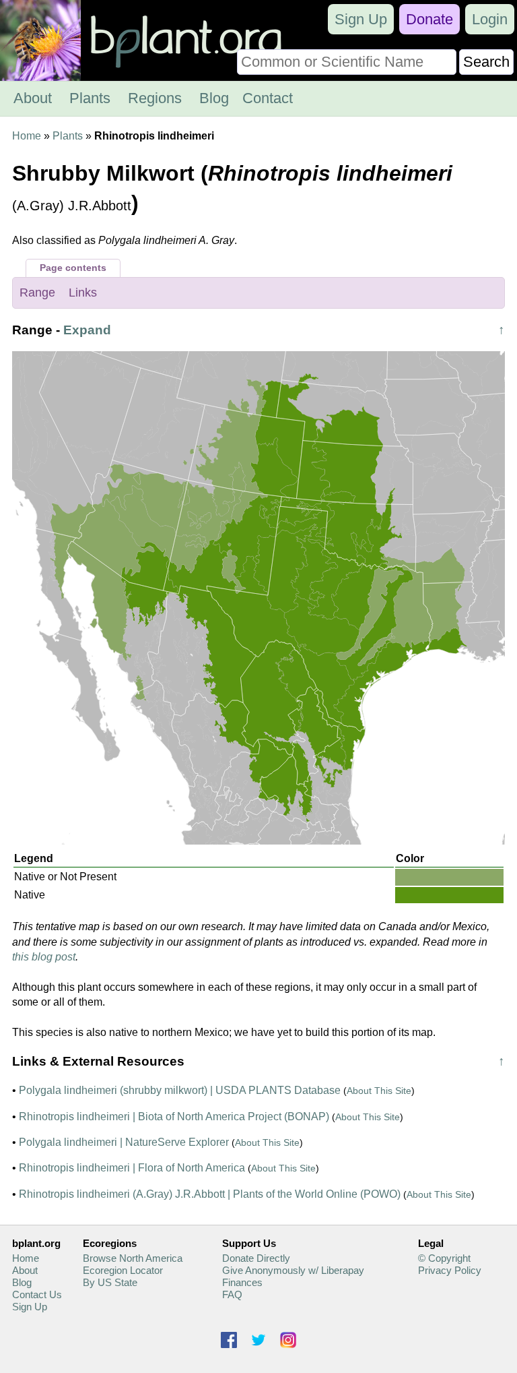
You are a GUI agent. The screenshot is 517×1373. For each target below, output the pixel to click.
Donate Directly (256, 1258)
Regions (155, 98)
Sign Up (361, 19)
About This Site (379, 1090)
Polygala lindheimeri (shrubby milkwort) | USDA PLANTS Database (180, 1090)
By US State (110, 1282)
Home (26, 136)
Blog (214, 98)
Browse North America (132, 1258)
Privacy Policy (449, 1270)
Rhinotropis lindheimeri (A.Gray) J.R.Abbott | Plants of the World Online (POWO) (210, 1194)
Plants (89, 98)
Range (37, 292)
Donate (429, 19)
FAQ (232, 1294)
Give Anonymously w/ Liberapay (293, 1270)
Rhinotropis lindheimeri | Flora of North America (132, 1167)
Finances (242, 1282)
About (32, 98)
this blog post (43, 957)
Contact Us (37, 1294)
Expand (87, 330)
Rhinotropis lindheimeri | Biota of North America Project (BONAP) (174, 1116)
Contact (267, 98)
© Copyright (444, 1258)
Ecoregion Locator (123, 1270)
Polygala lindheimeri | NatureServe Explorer (124, 1142)
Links (83, 292)
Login (490, 19)
